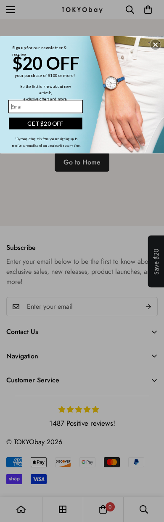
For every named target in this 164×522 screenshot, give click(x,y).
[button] (156, 45)
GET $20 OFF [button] (45, 123)
